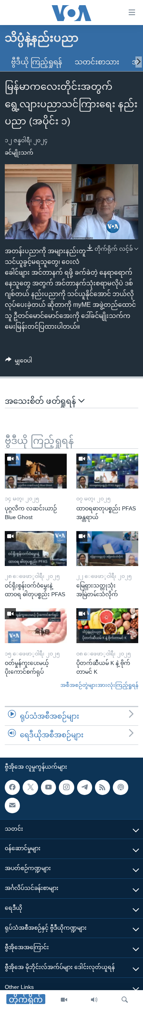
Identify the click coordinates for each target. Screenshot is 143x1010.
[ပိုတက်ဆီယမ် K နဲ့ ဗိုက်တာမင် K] (107, 625)
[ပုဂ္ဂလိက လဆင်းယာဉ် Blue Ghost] (36, 471)
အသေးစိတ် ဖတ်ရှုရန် (41, 401)
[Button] (18, 362)
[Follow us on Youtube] (48, 787)
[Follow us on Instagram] (66, 787)
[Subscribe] (12, 805)
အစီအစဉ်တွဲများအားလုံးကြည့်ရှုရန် (99, 685)
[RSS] (102, 787)
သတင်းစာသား (97, 62)
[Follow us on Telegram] (84, 787)
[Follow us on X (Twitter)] (30, 787)
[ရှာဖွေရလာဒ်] (125, 1000)
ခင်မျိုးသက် (19, 152)
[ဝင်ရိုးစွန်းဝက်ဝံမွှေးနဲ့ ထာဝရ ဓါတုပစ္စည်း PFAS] (36, 548)
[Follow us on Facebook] (12, 787)
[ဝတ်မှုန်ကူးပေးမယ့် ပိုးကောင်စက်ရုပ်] (36, 625)
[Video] (64, 1000)
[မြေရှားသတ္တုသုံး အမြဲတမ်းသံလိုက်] (107, 548)
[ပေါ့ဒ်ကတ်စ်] (120, 787)
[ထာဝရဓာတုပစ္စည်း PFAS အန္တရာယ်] (107, 471)
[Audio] (94, 1000)
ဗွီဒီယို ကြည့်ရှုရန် (36, 62)
